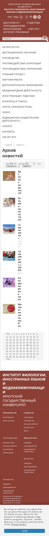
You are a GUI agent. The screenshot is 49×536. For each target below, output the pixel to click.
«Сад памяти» (19, 231)
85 (17, 356)
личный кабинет (31, 424)
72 (7, 354)
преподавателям (14, 25)
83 (10, 356)
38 (27, 342)
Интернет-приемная (16, 32)
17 (24, 337)
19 (31, 337)
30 (34, 339)
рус (10, 17)
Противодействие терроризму (22, 68)
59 (31, 348)
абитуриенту (11, 22)
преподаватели (30, 446)
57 (24, 348)
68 (27, 351)
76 (21, 354)
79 (31, 354)
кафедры (28, 443)
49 (31, 345)
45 (17, 345)
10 (34, 334)
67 (24, 351)
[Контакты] (26, 17)
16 (21, 337)
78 (27, 354)
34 (14, 342)
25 (17, 339)
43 (10, 345)
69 (31, 351)
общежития (29, 421)
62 (7, 351)
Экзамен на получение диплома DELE (19, 218)
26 (21, 339)
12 (7, 337)
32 (7, 342)
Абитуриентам (9, 413)
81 (38, 354)
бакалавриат (8, 417)
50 (34, 345)
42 (7, 345)
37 (24, 342)
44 (14, 345)
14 (14, 337)
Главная (8, 145)
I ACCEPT (24, 531)
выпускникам (12, 29)
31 (38, 339)
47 (24, 345)
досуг (26, 431)
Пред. (8, 334)
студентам (33, 22)
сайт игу (33, 29)
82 (7, 356)
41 (38, 342)
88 (27, 356)
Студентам (29, 413)
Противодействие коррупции (21, 63)
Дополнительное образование (22, 85)
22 (7, 339)
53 (10, 348)
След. (8, 359)
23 (10, 339)
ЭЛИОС (6, 112)
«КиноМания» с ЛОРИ (20, 261)
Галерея (7, 126)
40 (34, 342)
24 (14, 339)
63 (10, 351)
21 (38, 337)
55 (17, 348)
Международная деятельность (22, 90)
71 (38, 351)
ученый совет (9, 443)
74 (14, 354)
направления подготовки (29, 450)
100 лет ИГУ (9, 137)
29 (31, 339)
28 (27, 339)
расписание (29, 427)
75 (17, 354)
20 (34, 337)
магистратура (9, 421)
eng (16, 17)
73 (10, 354)
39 (31, 342)
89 (31, 356)
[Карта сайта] (21, 17)
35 (17, 342)
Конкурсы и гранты (14, 101)
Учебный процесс (13, 74)
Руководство (10, 57)
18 (27, 337)
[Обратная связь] (30, 17)
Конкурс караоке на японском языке (20, 296)
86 (21, 356)
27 (24, 339)
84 (14, 356)
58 (27, 348)
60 (34, 348)
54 (14, 348)
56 (21, 348)
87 (24, 356)
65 (17, 351)
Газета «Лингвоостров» (17, 106)
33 (10, 342)
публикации (8, 453)
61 (38, 348)
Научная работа (12, 79)
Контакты (8, 131)
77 (24, 354)
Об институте (11, 47)
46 (21, 345)
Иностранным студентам (18, 95)
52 (7, 348)
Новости (20, 145)
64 (14, 351)
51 (38, 345)
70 (34, 351)
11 (37, 334)
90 (34, 356)
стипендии (28, 417)
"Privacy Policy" (19, 524)
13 (10, 337)
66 (21, 351)
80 (34, 354)
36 (21, 342)
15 (17, 337)
